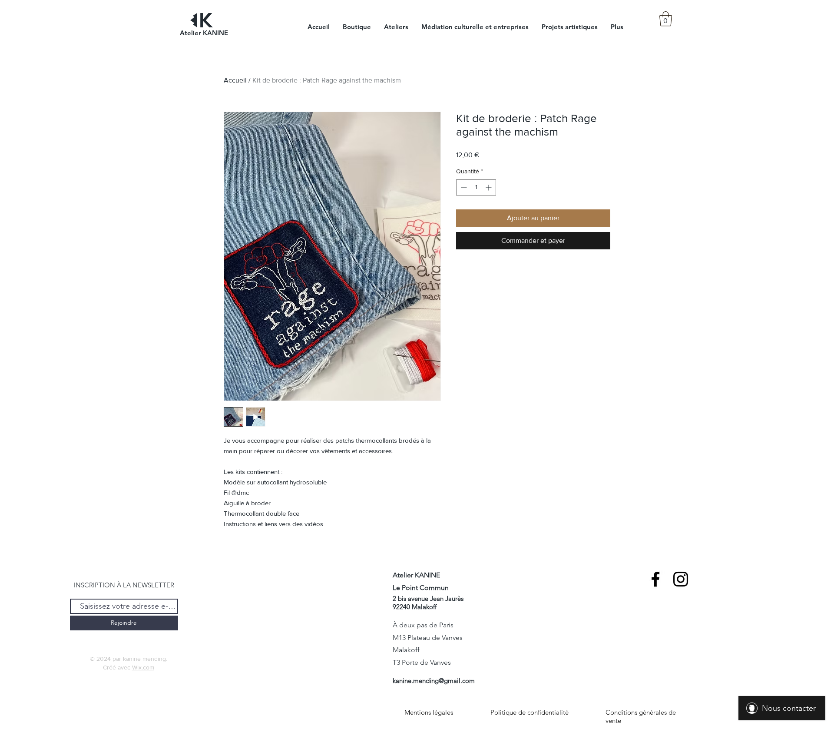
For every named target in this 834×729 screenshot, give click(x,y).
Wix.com (143, 667)
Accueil (235, 80)
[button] (665, 19)
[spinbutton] (476, 187)
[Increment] (489, 187)
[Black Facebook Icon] (655, 579)
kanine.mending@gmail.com (434, 680)
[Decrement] (462, 187)
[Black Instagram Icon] (681, 579)
